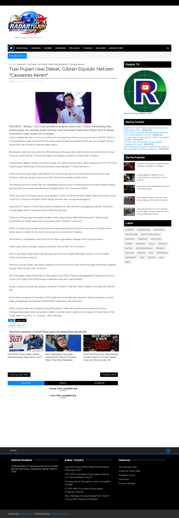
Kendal (160, 248)
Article (162, 243)
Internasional (144, 248)
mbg (127, 262)
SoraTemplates (26, 514)
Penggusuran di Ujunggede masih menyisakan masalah (147, 138)
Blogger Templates (59, 514)
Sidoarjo (162, 253)
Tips (142, 257)
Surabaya (130, 257)
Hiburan (60, 48)
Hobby (48, 48)
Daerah (36, 48)
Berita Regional (151, 234)
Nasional (22, 48)
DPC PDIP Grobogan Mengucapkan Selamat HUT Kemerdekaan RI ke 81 (146, 133)
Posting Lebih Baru (19, 374)
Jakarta (130, 239)
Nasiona (140, 243)
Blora (129, 248)
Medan (141, 253)
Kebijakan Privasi (127, 475)
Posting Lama (109, 374)
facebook (99, 383)
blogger (26, 383)
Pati (151, 253)
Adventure (116, 48)
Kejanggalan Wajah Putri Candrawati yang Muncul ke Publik (152, 177)
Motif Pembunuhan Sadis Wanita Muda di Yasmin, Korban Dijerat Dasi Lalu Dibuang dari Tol (100, 357)
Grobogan (143, 230)
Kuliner (101, 48)
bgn (161, 257)
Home (12, 64)
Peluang (74, 48)
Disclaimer (124, 479)
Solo (152, 243)
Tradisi (87, 48)
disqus (62, 383)
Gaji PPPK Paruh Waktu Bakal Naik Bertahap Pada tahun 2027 (25, 355)
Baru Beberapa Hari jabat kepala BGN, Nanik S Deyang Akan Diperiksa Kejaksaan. (60, 357)
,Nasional (39, 81)
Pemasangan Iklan (128, 467)
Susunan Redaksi (127, 483)
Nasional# (20, 320)
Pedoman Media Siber (130, 471)
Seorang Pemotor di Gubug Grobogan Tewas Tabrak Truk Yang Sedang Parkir (153, 211)
